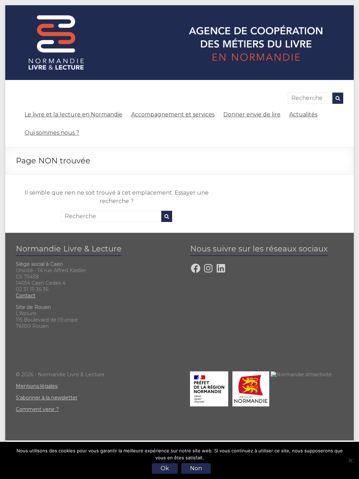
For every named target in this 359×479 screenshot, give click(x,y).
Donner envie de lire (251, 114)
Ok (165, 468)
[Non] (350, 460)
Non (196, 468)
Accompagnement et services (173, 114)
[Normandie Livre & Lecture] (179, 8)
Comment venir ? (37, 409)
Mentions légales (36, 386)
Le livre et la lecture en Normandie (73, 114)
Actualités (303, 114)
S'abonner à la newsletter (46, 397)
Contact (25, 295)
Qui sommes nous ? (52, 132)
